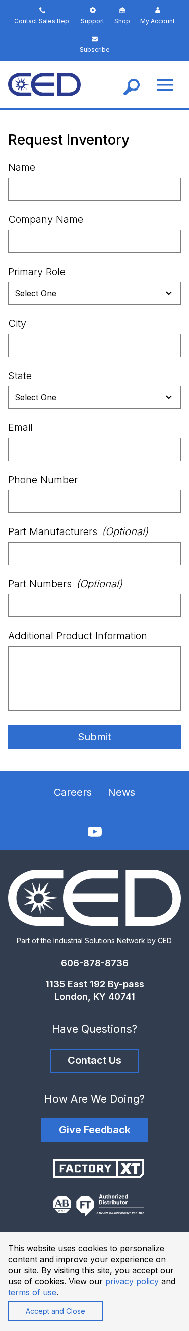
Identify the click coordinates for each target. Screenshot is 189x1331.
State (20, 376)
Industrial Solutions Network (99, 940)
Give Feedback (95, 1130)
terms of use (32, 1292)
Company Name (45, 219)
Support (92, 21)
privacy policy (132, 1281)
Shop (122, 21)
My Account (157, 21)
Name (21, 167)
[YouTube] (95, 832)
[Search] (131, 84)
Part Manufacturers (78, 531)
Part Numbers (65, 584)
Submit (94, 737)
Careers (73, 792)
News (121, 792)
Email (20, 427)
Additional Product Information (77, 636)
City (17, 323)
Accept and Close (55, 1311)
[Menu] (165, 85)
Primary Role (37, 271)
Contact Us (94, 1060)
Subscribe (95, 49)
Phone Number (43, 480)
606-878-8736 (95, 963)
